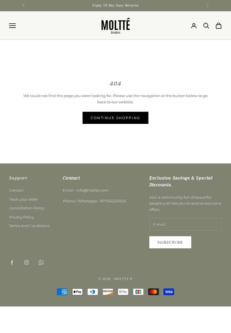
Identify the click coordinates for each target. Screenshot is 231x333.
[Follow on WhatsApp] (41, 262)
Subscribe (170, 242)
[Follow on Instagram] (26, 262)
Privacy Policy (21, 217)
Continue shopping (115, 118)
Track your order (23, 199)
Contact (16, 190)
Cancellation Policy (26, 208)
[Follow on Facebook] (12, 262)
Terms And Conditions (29, 226)
